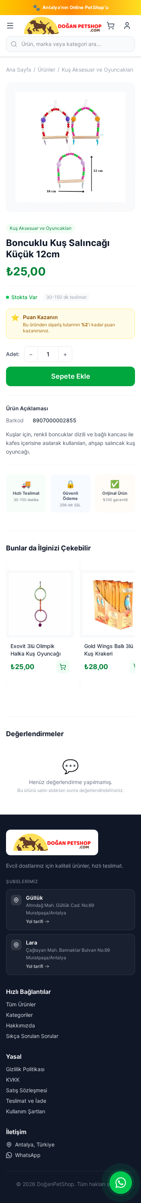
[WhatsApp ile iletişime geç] (120, 1182)
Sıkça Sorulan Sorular (32, 1036)
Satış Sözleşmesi (26, 1090)
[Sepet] (110, 25)
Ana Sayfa (18, 69)
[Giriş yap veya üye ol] (127, 25)
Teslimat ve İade (26, 1101)
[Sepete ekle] (62, 666)
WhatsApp (28, 1155)
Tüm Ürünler (21, 1004)
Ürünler (46, 69)
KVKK (13, 1079)
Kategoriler (19, 1015)
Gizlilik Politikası (25, 1069)
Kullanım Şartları (25, 1111)
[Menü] (10, 25)
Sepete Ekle (70, 376)
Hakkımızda (20, 1025)
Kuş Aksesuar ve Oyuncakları (97, 69)
